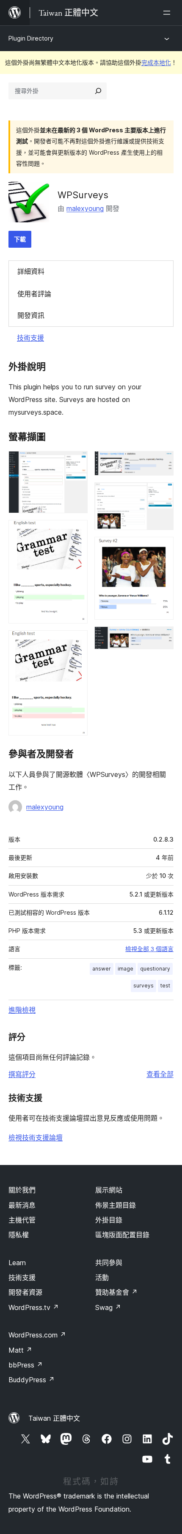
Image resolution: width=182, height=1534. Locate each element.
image (125, 968)
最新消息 (22, 1205)
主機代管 (22, 1220)
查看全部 (160, 1074)
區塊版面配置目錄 (122, 1234)
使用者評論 (34, 294)
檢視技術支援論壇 (35, 1137)
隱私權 (18, 1234)
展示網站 (108, 1190)
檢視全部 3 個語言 (149, 949)
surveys (143, 985)
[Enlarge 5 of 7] (162, 493)
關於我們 (22, 1190)
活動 (102, 1277)
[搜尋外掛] (98, 90)
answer (101, 968)
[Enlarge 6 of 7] (162, 548)
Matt (20, 1350)
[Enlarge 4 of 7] (162, 462)
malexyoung (85, 208)
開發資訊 (30, 315)
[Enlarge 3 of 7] (76, 641)
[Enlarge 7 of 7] (162, 638)
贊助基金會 (116, 1292)
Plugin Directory (30, 38)
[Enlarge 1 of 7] (76, 462)
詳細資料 (30, 271)
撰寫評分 (22, 1074)
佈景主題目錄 (115, 1205)
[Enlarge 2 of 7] (76, 531)
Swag (108, 1307)
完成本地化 (156, 62)
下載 (20, 239)
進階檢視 (22, 1010)
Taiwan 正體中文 (54, 1418)
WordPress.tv (33, 1307)
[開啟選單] (168, 12)
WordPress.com (37, 1335)
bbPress (25, 1365)
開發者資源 (25, 1292)
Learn (17, 1262)
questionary (155, 968)
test (165, 985)
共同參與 (108, 1262)
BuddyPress (31, 1379)
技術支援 (30, 338)
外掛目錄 (108, 1220)
